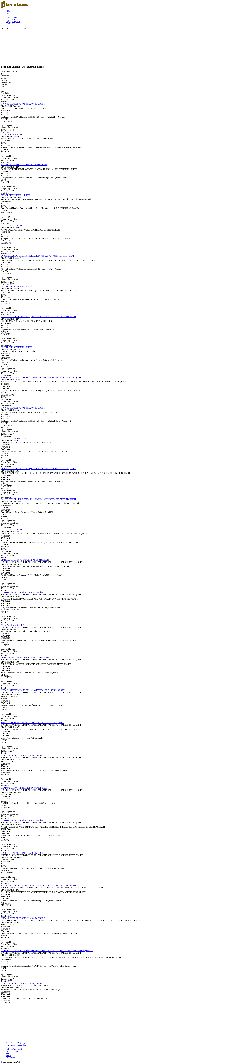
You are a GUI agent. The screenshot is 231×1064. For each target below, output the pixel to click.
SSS (7, 1053)
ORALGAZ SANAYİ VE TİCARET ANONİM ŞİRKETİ (24, 592)
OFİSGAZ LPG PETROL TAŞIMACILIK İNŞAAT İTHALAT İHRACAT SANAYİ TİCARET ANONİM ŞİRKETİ (47, 951)
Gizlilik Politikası (12, 1051)
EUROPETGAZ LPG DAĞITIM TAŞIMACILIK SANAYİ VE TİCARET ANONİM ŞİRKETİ (38, 256)
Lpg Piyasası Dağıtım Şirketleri (17, 1045)
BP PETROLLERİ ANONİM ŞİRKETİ (16, 286)
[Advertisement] (73, 46)
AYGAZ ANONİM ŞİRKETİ (12, 134)
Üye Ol (8, 13)
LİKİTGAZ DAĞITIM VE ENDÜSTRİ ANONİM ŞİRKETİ (25, 560)
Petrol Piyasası (11, 17)
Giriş (8, 11)
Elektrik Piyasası (12, 24)
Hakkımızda (10, 1058)
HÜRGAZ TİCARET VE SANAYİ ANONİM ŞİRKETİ (23, 104)
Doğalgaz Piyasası (13, 22)
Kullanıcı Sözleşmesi (14, 1049)
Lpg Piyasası (11, 19)
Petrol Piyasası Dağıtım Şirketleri (18, 1043)
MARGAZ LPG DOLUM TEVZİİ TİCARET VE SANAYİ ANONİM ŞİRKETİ (32, 723)
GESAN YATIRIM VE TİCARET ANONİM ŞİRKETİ (22, 755)
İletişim (8, 1056)
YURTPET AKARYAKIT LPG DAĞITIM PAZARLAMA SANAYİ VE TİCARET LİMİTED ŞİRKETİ (42, 377)
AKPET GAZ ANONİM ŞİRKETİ (14, 438)
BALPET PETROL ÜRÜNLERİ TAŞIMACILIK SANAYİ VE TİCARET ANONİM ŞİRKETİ (38, 317)
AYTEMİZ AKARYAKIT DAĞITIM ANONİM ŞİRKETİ (24, 165)
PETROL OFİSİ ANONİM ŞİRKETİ (15, 195)
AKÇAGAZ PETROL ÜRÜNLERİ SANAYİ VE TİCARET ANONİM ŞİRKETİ (33, 690)
